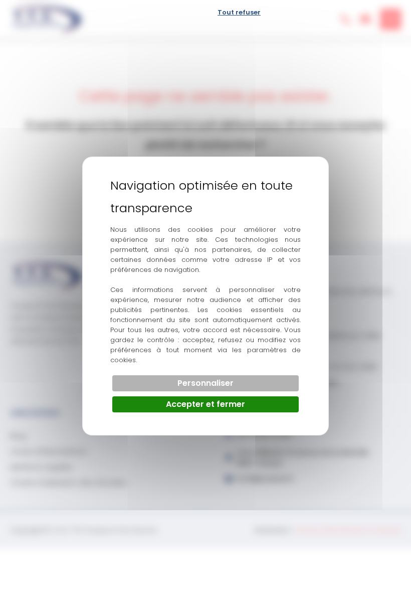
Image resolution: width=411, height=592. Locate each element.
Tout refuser (239, 12)
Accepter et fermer (205, 404)
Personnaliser (205, 383)
